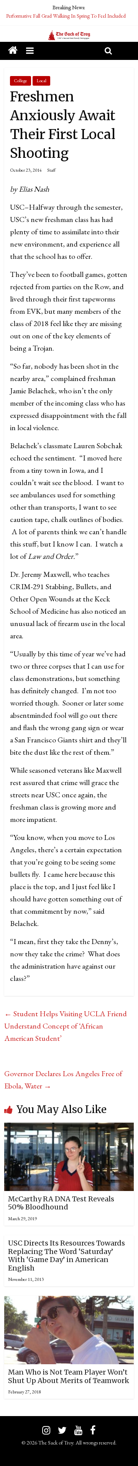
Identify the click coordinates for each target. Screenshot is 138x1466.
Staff (51, 170)
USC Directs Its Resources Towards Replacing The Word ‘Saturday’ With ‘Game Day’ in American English (66, 1255)
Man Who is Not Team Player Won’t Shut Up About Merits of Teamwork (68, 1376)
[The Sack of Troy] (69, 35)
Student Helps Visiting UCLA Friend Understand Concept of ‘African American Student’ (65, 1026)
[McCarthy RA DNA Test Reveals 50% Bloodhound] (69, 1129)
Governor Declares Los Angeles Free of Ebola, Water (63, 1079)
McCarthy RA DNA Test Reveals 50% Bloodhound (61, 1203)
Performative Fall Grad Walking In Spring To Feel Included (66, 15)
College (20, 81)
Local (41, 81)
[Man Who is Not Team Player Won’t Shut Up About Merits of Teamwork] (69, 1302)
